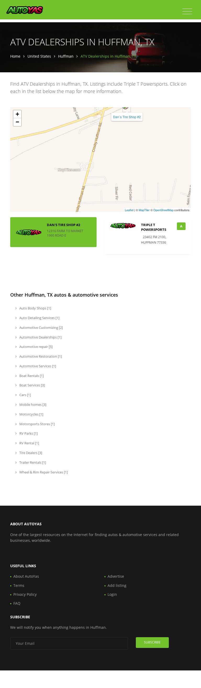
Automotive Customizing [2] (41, 327)
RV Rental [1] (29, 443)
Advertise (116, 576)
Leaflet (129, 210)
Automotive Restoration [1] (40, 356)
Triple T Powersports (153, 227)
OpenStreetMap (163, 210)
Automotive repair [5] (36, 346)
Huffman (66, 56)
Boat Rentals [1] (31, 375)
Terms (18, 585)
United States (39, 56)
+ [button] (17, 114)
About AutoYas (26, 576)
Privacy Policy (25, 594)
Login (112, 594)
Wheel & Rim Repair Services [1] (43, 472)
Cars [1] (25, 394)
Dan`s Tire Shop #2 (127, 116)
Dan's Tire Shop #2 (63, 224)
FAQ (16, 603)
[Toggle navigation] (187, 11)
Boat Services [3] (32, 385)
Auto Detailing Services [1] (39, 317)
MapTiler (144, 210)
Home (15, 56)
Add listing (117, 585)
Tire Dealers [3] (30, 452)
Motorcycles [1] (31, 414)
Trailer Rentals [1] (32, 462)
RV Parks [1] (28, 433)
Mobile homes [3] (32, 404)
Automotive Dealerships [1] (40, 337)
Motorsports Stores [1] (37, 424)
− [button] (17, 122)
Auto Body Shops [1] (35, 308)
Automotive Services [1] (37, 366)
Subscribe (152, 642)
